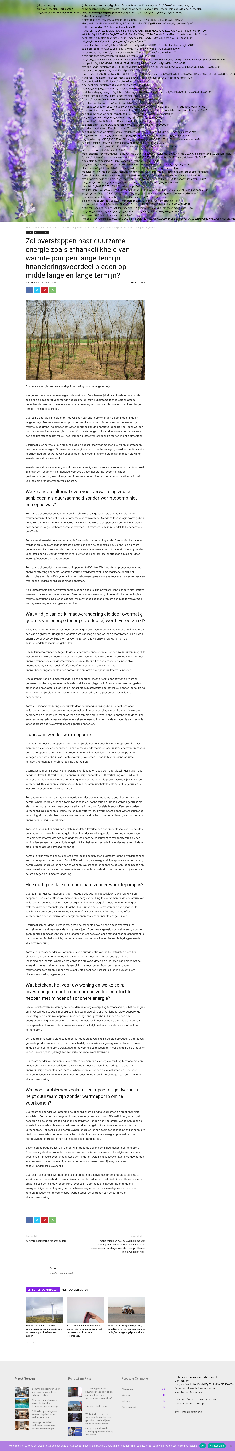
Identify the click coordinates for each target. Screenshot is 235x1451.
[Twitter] (37, 290)
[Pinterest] (44, 290)
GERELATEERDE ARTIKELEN (43, 1289)
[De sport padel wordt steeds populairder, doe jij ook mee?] (75, 1431)
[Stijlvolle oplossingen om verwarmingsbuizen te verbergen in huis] (22, 1414)
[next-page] (33, 1343)
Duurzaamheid (52, 227)
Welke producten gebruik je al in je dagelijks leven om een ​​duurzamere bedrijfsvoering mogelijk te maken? (126, 1329)
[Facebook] (29, 290)
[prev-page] (28, 1343)
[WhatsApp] (52, 290)
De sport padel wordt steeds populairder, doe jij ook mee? (99, 1431)
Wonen (38, 227)
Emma (34, 282)
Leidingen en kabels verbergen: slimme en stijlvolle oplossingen (43, 1425)
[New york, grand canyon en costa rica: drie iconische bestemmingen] (22, 1403)
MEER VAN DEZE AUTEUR (75, 1289)
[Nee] (230, 1446)
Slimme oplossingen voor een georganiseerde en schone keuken (46, 1392)
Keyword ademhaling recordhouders (46, 1241)
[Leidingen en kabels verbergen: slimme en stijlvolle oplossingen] (22, 1425)
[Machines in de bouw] (75, 1406)
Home (29, 227)
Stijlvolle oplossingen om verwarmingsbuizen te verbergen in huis (45, 1414)
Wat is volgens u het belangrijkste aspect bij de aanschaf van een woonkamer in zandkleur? (99, 1393)
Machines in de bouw (96, 1406)
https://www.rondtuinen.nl (61, 1273)
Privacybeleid (216, 1445)
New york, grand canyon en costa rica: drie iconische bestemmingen (45, 1403)
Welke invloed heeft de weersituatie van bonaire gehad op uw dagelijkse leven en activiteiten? (98, 1419)
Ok (202, 1445)
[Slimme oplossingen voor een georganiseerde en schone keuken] (22, 1392)
